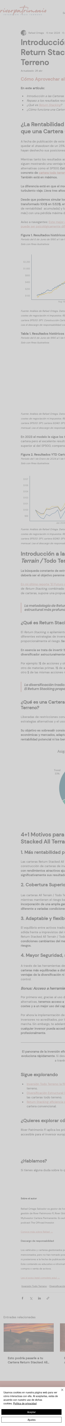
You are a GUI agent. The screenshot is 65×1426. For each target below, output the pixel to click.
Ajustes (32, 1419)
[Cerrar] (60, 1392)
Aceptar (31, 1412)
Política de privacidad (25, 1403)
